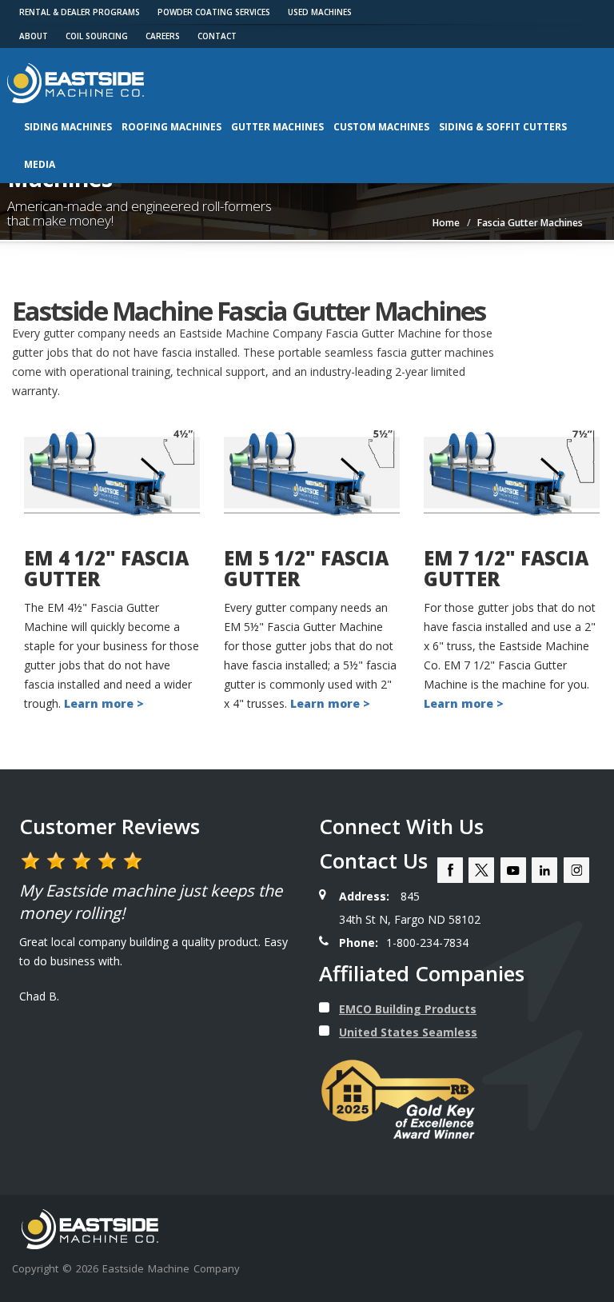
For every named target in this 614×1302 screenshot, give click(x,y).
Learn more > (104, 703)
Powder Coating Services (213, 12)
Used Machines (320, 12)
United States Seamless (408, 1032)
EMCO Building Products (407, 1008)
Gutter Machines (277, 127)
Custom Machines (381, 127)
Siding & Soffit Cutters (503, 127)
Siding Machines (68, 127)
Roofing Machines (171, 127)
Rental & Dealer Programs (79, 12)
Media (39, 164)
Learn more (325, 703)
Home (446, 223)
